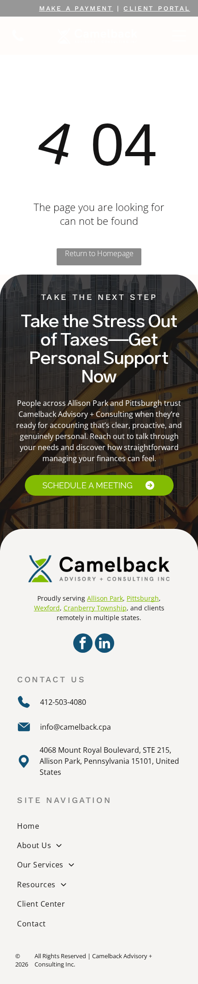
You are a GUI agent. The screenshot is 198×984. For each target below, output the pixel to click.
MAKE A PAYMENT (76, 8)
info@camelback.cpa (75, 727)
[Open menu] (179, 36)
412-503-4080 (63, 702)
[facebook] (83, 644)
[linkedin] (104, 644)
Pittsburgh (143, 598)
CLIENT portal (156, 8)
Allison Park (105, 598)
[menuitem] (100, 825)
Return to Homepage (99, 253)
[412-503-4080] (18, 40)
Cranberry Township (95, 607)
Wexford (47, 607)
